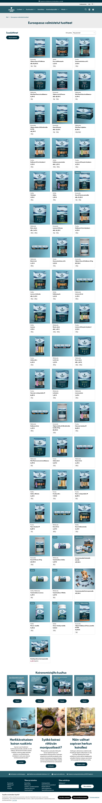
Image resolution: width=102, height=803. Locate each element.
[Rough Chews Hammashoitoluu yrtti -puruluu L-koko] (62, 247)
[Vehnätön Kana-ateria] (84, 346)
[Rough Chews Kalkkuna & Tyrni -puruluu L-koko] (84, 214)
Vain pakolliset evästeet (80, 797)
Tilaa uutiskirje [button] (87, 786)
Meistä (63, 9)
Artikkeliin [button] (51, 766)
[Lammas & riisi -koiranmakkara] (84, 280)
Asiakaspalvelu (83, 4)
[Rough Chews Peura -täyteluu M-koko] (39, 513)
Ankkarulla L (33, 360)
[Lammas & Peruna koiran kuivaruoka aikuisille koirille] (62, 214)
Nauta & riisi (78, 461)
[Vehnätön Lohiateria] (62, 379)
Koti (7, 17)
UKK (89, 4)
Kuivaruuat (10, 783)
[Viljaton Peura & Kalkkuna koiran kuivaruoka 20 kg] (84, 247)
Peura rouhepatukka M (81, 493)
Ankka (54, 195)
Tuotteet (19, 9)
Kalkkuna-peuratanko (59, 162)
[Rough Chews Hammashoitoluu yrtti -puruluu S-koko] (84, 47)
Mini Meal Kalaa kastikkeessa (83, 94)
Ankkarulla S (56, 461)
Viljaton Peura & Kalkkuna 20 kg (84, 261)
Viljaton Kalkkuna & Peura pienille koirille (84, 626)
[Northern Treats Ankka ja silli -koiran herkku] (39, 480)
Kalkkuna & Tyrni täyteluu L (82, 228)
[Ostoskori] (93, 9)
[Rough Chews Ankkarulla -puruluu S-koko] (62, 447)
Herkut (9, 786)
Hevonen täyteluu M (80, 426)
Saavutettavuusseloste (48, 790)
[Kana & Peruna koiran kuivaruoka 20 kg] (39, 546)
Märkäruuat (10, 785)
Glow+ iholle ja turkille (59, 625)
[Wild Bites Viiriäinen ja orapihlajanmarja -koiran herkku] (39, 181)
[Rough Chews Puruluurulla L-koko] (62, 480)
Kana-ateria (78, 360)
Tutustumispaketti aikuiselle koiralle (82, 559)
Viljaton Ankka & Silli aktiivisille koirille (38, 128)
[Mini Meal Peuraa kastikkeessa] (39, 80)
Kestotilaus (41, 9)
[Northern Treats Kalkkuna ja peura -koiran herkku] (62, 148)
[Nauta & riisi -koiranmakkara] (84, 447)
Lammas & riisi (79, 294)
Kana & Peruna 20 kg (36, 559)
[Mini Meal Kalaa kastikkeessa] (84, 80)
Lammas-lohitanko (35, 294)
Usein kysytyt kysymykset (49, 785)
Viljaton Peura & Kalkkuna (37, 61)
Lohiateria (55, 393)
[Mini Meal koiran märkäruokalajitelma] (84, 113)
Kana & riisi (56, 526)
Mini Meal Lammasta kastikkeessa (39, 461)
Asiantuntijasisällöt (51, 9)
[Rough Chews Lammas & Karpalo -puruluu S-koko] (84, 313)
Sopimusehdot (28, 790)
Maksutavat (27, 785)
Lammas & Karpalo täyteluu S (83, 327)
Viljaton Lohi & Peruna (59, 94)
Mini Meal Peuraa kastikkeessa (38, 94)
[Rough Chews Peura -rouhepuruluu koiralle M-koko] (84, 480)
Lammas (32, 327)
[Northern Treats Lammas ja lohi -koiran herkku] (39, 280)
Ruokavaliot (29, 9)
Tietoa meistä (47, 780)
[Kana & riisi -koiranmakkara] (62, 513)
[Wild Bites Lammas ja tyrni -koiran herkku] (39, 313)
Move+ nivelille (34, 625)
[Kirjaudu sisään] (89, 9)
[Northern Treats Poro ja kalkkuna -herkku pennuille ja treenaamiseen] (62, 47)
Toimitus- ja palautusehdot (31, 786)
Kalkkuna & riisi (34, 426)
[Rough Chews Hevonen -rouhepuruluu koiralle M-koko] (39, 379)
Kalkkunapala (56, 294)
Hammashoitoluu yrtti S (81, 61)
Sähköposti (62, 783)
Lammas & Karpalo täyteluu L (83, 162)
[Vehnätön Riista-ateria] (39, 214)
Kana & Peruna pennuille (82, 195)
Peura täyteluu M (35, 526)
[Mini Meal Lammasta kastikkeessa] (39, 447)
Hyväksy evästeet (64, 797)
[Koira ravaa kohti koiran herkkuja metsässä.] (81, 721)
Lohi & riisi (55, 360)
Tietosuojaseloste (46, 788)
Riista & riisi (33, 261)
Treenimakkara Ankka (59, 559)
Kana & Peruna (57, 127)
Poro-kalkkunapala (58, 61)
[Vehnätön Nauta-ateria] (62, 313)
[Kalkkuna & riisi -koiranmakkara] (39, 412)
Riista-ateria (33, 228)
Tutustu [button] (17, 701)
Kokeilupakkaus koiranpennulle (39, 659)
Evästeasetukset (94, 797)
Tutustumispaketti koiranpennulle (84, 591)
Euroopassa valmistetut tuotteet (20, 17)
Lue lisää (14, 800)
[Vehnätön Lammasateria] (84, 379)
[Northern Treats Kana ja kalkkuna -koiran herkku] (84, 513)
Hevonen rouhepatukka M (37, 393)
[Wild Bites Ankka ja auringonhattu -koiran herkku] (62, 181)
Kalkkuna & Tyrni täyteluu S (37, 162)
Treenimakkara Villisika (59, 592)
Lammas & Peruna (58, 228)
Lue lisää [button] (21, 762)
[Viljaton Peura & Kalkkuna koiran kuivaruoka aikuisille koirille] (39, 47)
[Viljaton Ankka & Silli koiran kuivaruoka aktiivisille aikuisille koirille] (39, 113)
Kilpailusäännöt (46, 786)
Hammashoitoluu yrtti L (59, 261)
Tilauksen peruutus (29, 788)
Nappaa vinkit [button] (81, 764)
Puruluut (9, 788)
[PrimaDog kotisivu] (11, 9)
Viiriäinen (33, 195)
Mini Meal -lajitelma (80, 127)
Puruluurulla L (56, 493)
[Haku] (86, 9)
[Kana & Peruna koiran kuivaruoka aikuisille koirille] (62, 113)
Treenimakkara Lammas (36, 592)
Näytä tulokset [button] (13, 37)
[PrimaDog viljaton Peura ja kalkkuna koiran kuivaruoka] (21, 721)
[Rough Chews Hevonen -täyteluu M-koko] (84, 412)
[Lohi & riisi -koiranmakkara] (62, 346)
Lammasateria (79, 393)
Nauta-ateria (56, 327)
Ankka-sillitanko (34, 493)
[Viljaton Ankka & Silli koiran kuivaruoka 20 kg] (62, 412)
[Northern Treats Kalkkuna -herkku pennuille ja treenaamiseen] (62, 280)
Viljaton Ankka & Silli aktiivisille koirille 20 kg (61, 427)
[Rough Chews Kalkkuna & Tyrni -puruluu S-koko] (39, 148)
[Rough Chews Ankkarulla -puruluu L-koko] (39, 346)
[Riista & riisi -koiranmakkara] (39, 247)
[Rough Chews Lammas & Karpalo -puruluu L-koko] (84, 148)
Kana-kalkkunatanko (81, 526)
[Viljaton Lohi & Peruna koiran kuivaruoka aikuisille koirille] (62, 80)
